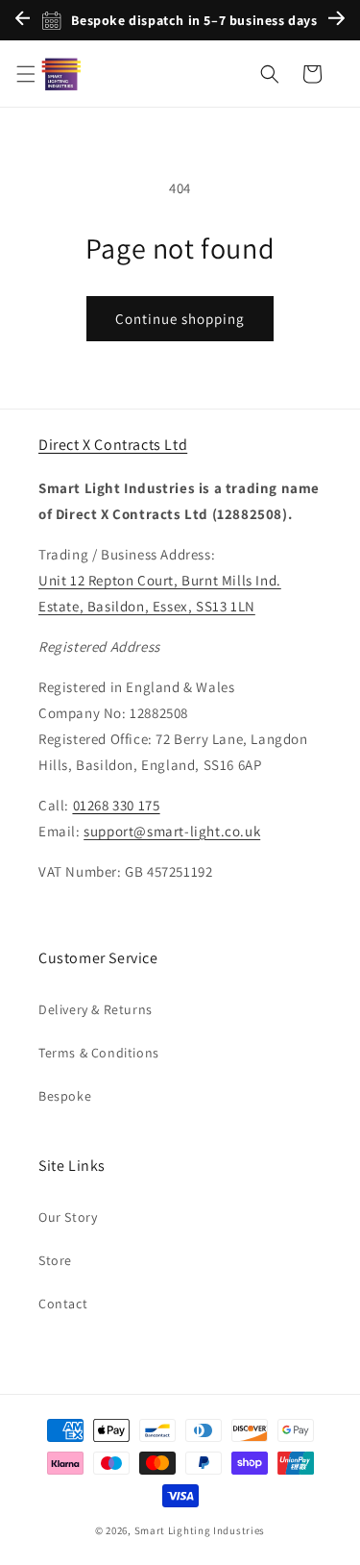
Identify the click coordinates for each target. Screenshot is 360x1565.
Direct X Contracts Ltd (112, 445)
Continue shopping (180, 319)
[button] (26, 74)
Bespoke (64, 1096)
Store (55, 1260)
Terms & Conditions (98, 1052)
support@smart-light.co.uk (172, 831)
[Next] (336, 21)
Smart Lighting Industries (200, 1530)
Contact (62, 1303)
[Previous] (23, 21)
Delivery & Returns (95, 1009)
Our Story (67, 1217)
